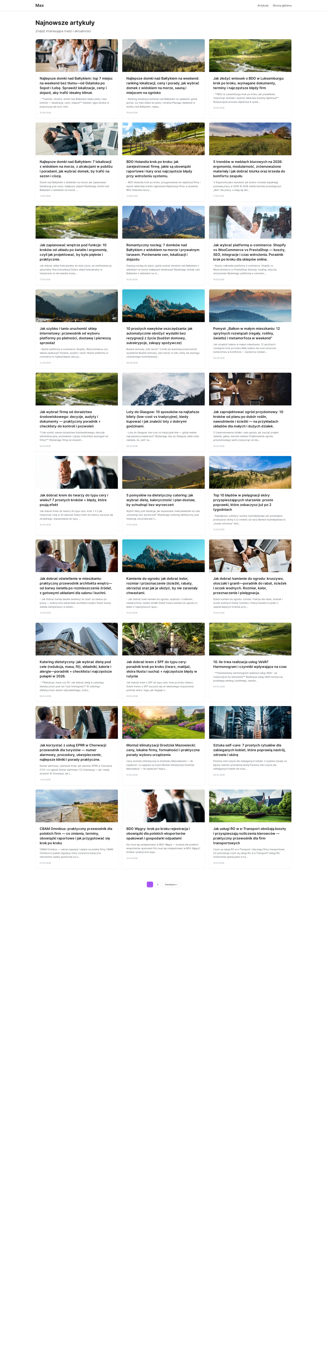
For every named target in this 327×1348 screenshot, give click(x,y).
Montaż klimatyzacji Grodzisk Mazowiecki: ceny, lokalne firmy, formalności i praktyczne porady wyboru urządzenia (163, 750)
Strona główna (282, 5)
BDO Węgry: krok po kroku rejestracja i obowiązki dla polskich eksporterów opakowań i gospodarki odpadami (158, 833)
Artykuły (263, 5)
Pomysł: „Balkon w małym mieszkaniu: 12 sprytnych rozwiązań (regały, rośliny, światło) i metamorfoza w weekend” (246, 333)
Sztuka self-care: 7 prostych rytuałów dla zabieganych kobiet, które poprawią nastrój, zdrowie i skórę (249, 750)
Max (39, 5)
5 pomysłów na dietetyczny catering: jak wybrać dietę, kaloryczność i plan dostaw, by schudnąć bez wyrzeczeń (161, 500)
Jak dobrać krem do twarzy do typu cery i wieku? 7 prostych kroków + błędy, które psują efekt (74, 500)
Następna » (171, 884)
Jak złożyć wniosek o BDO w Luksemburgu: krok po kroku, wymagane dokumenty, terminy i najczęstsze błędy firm (248, 83)
